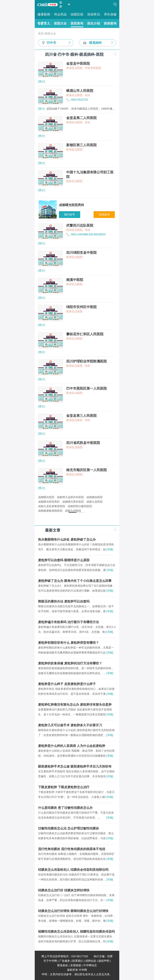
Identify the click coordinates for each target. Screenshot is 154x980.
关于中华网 (50, 960)
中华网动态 (90, 965)
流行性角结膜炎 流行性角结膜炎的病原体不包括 (71, 849)
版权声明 (103, 960)
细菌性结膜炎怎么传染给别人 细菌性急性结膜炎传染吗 (76, 931)
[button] (73, 512)
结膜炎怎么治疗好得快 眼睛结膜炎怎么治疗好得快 (73, 911)
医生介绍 (93, 23)
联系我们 (77, 960)
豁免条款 (62, 965)
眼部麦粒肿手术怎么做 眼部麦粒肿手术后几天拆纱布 (75, 766)
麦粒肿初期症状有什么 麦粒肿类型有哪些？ (68, 642)
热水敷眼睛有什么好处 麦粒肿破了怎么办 (67, 539)
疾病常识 (93, 14)
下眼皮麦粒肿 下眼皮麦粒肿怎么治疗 (64, 787)
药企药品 (60, 14)
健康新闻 (43, 14)
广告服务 (64, 960)
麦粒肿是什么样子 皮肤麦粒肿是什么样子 (67, 684)
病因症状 (77, 14)
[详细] (109, 549)
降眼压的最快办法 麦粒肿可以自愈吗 (64, 601)
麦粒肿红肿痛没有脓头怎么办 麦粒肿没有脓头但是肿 (75, 704)
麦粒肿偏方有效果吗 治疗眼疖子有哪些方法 (68, 622)
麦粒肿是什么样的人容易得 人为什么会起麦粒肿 (71, 746)
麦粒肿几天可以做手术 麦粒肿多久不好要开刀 (70, 725)
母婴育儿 (43, 23)
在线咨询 (103, 214)
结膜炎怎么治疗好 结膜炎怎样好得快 (64, 890)
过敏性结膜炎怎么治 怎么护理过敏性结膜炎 (68, 828)
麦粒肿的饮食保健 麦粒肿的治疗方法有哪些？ (70, 663)
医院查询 (77, 23)
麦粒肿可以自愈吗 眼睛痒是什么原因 (64, 560)
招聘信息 (90, 960)
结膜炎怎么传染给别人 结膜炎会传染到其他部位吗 (73, 869)
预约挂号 (69, 214)
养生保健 (110, 14)
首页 (41, 33)
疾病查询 (110, 23)
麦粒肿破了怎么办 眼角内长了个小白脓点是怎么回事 (75, 580)
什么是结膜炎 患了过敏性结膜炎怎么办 (65, 807)
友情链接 (75, 965)
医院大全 (60, 23)
